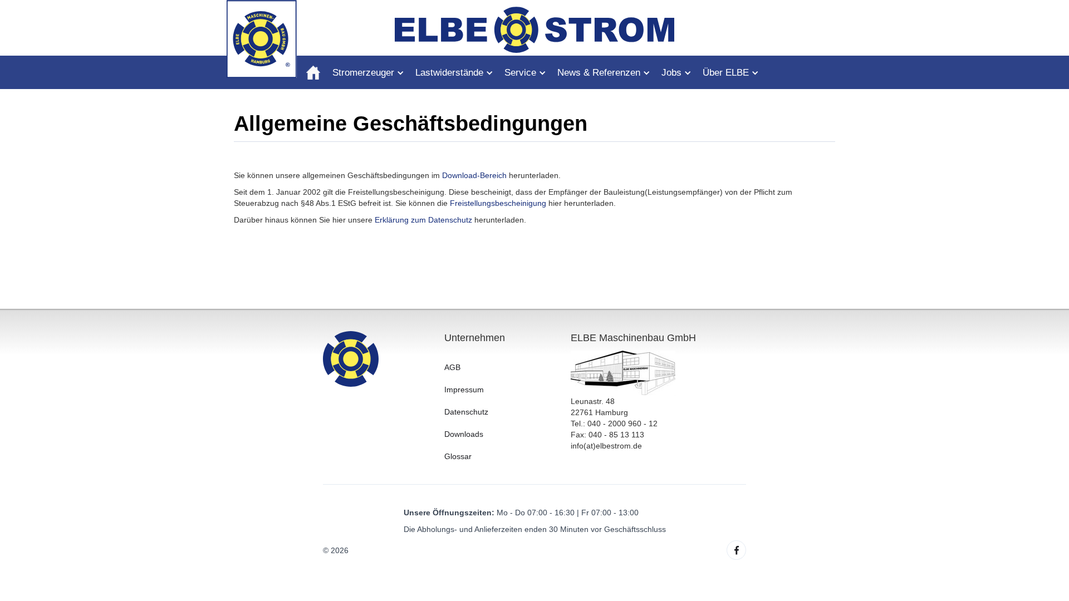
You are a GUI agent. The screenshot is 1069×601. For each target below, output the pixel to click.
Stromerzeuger (363, 72)
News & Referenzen (598, 72)
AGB (452, 367)
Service (520, 72)
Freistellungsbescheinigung (498, 203)
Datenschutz (466, 411)
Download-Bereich (474, 175)
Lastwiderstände (449, 72)
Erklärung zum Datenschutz (423, 219)
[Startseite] (262, 38)
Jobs (671, 72)
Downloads (463, 434)
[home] (313, 72)
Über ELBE (726, 72)
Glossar (458, 456)
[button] (373, 75)
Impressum (464, 389)
